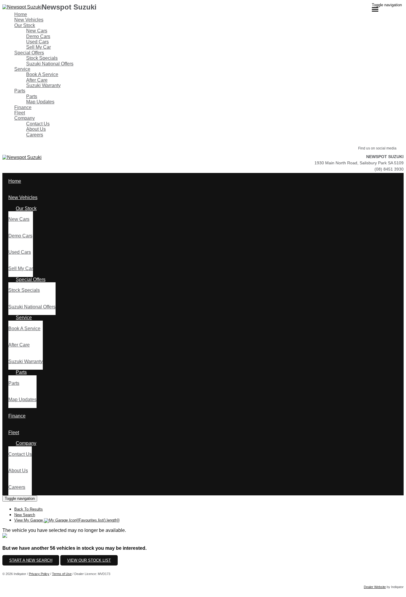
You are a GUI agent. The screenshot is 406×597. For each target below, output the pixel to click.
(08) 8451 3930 (389, 169)
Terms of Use (62, 574)
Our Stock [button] (24, 25)
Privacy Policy (39, 574)
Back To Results (28, 509)
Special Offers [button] (29, 52)
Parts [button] (19, 90)
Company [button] (24, 118)
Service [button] (22, 69)
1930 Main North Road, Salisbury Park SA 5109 (359, 162)
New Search (24, 515)
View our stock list (89, 560)
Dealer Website (375, 587)
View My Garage (66, 520)
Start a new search (30, 560)
